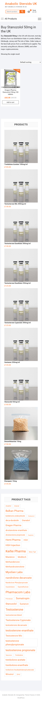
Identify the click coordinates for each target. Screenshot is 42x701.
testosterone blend (14, 615)
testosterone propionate (20, 650)
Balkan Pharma (14, 510)
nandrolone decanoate (19, 577)
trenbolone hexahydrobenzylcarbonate (20, 670)
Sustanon (24, 604)
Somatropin (22, 598)
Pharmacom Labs (18, 592)
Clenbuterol (31, 516)
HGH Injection (13, 545)
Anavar (16, 506)
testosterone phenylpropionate (15, 643)
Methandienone (13, 562)
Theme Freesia (29, 695)
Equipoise (30, 535)
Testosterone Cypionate (18, 620)
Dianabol (26, 520)
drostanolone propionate (15, 535)
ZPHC (18, 674)
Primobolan (9, 599)
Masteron (10, 557)
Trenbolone (19, 655)
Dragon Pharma (13, 525)
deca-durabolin (12, 520)
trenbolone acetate (15, 659)
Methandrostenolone (15, 566)
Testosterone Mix (14, 636)
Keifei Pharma (16, 551)
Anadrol (8, 506)
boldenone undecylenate (15, 516)
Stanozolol (11, 603)
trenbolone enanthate (17, 665)
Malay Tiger (32, 552)
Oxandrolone (10, 587)
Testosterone (14, 609)
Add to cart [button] (10, 102)
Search (22, 11)
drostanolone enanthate (16, 530)
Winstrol (10, 674)
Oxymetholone (23, 587)
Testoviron (9, 655)
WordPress (21, 698)
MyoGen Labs (14, 572)
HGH (26, 540)
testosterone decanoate (16, 625)
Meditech (22, 557)
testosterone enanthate (19, 630)
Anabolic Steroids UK (21, 4)
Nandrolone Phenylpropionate (17, 583)
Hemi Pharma (13, 539)
